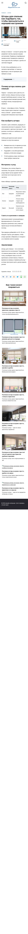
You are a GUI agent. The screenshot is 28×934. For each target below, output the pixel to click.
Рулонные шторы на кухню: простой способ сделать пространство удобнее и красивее (13, 454)
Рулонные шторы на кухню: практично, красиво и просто (11, 309)
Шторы (5, 35)
